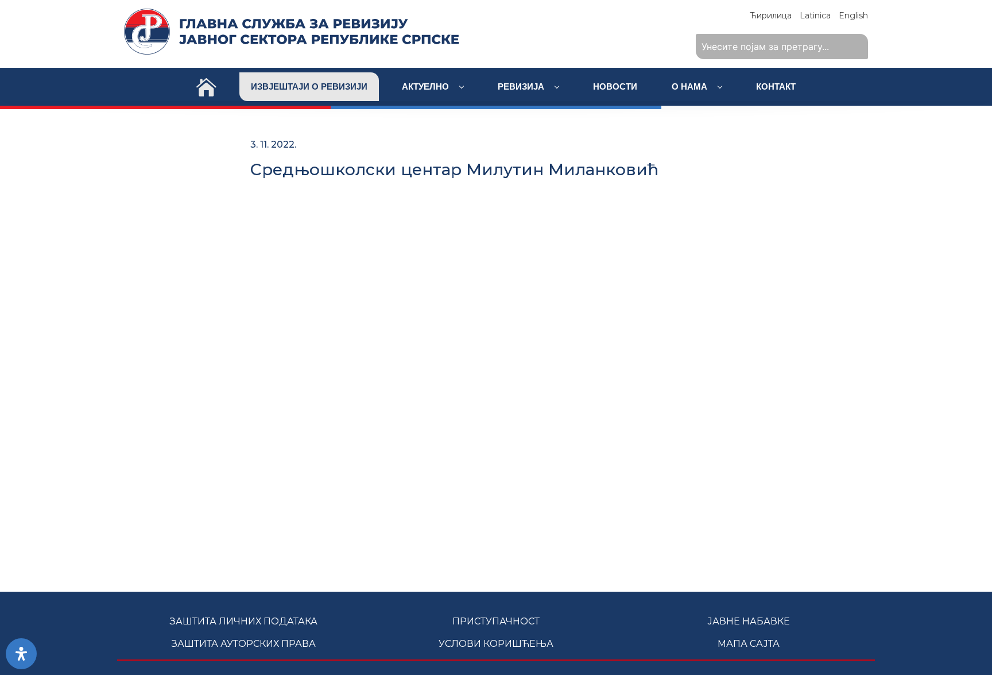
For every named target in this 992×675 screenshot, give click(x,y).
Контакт (776, 86)
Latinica (815, 15)
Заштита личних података (243, 621)
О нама (691, 86)
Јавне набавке (748, 621)
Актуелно (426, 86)
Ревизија (522, 86)
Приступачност (496, 621)
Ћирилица (771, 15)
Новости (615, 86)
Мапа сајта (749, 643)
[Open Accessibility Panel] (21, 653)
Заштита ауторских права (244, 643)
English (853, 15)
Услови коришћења (496, 643)
